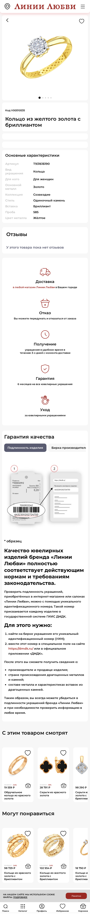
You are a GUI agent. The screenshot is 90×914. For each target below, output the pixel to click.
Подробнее (20, 897)
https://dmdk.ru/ (20, 648)
